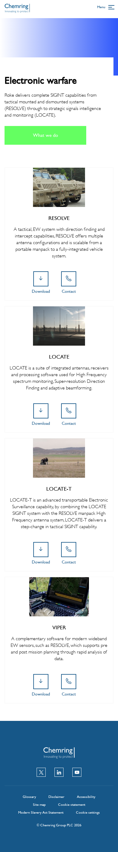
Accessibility (86, 797)
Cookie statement (71, 804)
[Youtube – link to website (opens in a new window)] (76, 773)
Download (41, 291)
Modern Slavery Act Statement (41, 812)
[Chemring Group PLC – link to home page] (17, 10)
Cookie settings (88, 812)
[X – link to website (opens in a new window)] (41, 773)
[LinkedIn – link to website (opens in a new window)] (59, 773)
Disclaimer (56, 797)
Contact (69, 291)
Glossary (29, 797)
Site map (39, 804)
